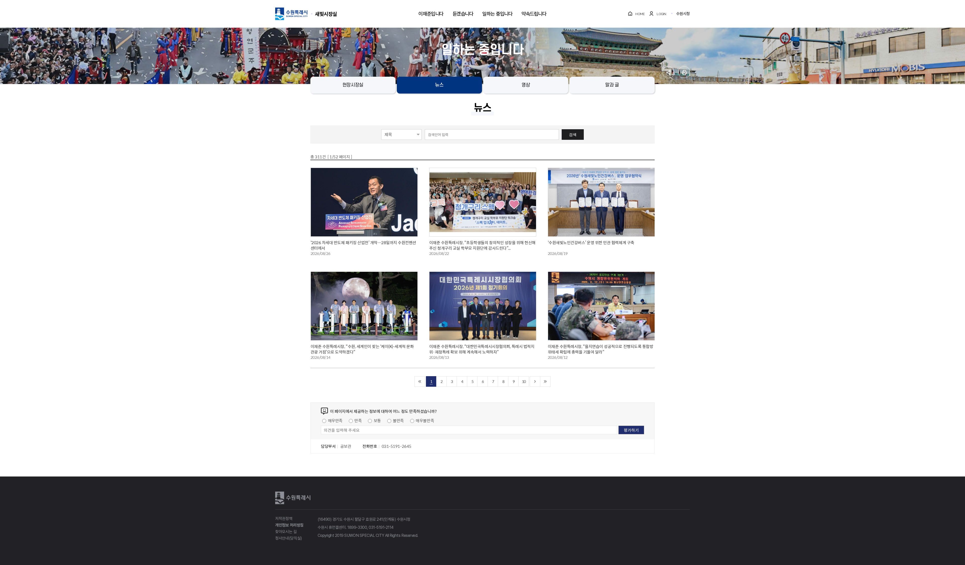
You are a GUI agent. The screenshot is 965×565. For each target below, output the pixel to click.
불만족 (398, 420)
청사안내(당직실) (288, 538)
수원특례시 (292, 498)
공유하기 (668, 72)
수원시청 (683, 13)
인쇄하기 (684, 72)
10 (523, 381)
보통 (377, 420)
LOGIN (661, 14)
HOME (640, 14)
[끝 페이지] (545, 381)
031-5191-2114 (381, 527)
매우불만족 (425, 420)
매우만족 (335, 420)
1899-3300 (357, 527)
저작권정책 (283, 518)
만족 (358, 420)
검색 (572, 135)
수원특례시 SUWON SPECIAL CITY (326, 13)
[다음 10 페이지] (535, 381)
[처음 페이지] (420, 381)
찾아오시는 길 (286, 531)
